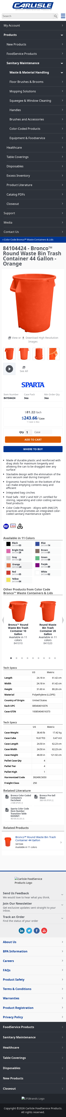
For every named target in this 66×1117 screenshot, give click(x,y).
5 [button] (33, 658)
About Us (9, 942)
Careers (8, 961)
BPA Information (15, 951)
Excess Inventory (18, 176)
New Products (16, 44)
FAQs (6, 970)
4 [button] (27, 658)
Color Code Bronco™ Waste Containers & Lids (28, 239)
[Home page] (33, 9)
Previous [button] (3, 620)
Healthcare (14, 148)
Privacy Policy (13, 1017)
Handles (15, 110)
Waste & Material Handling (29, 72)
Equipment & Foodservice (27, 138)
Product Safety (13, 980)
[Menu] (63, 16)
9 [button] (55, 658)
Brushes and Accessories (27, 119)
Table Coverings (18, 157)
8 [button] (49, 658)
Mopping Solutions (23, 91)
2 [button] (16, 658)
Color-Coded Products (25, 129)
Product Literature (19, 185)
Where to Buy (33, 449)
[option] (18, 623)
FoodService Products (22, 54)
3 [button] (22, 658)
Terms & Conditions (17, 989)
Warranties (11, 998)
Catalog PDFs (16, 194)
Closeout (13, 204)
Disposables (15, 166)
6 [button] (38, 658)
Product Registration (18, 1008)
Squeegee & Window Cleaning (30, 101)
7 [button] (44, 658)
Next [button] (63, 620)
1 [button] (11, 658)
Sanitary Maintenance (23, 63)
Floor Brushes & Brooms (26, 82)
